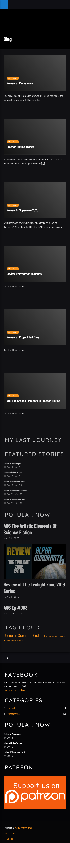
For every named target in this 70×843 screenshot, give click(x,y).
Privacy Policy (9, 833)
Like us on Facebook (13, 690)
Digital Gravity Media (23, 828)
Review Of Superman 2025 (22, 210)
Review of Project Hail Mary (23, 337)
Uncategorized (13, 78)
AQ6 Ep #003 (15, 607)
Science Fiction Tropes (20, 147)
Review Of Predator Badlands (24, 274)
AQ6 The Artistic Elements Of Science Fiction (33, 401)
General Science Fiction (24, 635)
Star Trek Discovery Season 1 (55, 636)
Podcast (11, 708)
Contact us (8, 839)
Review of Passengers (20, 83)
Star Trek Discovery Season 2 (13, 640)
